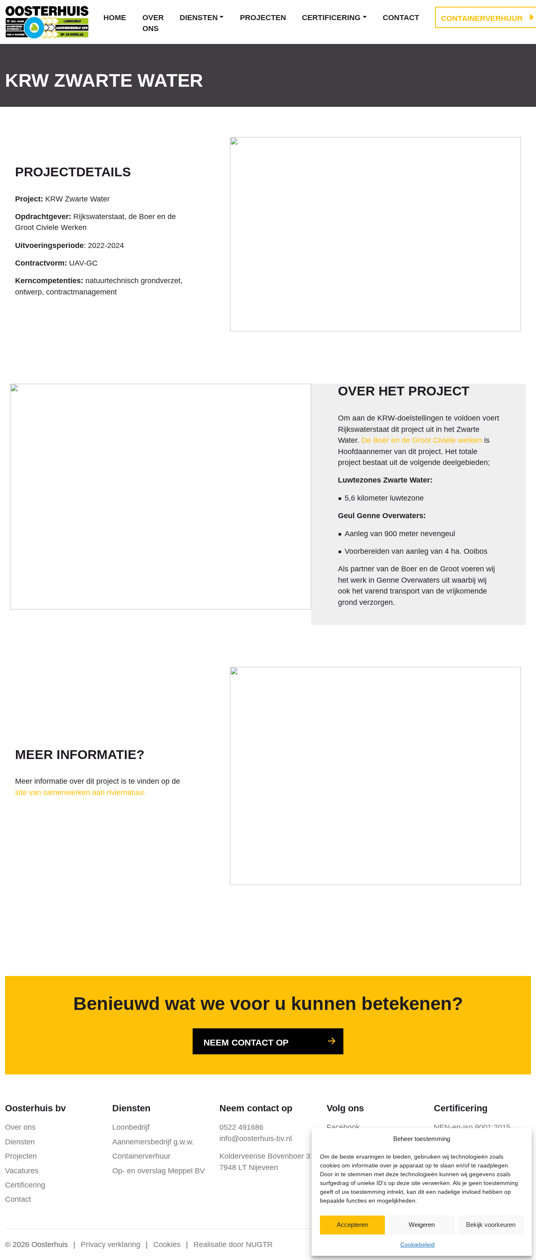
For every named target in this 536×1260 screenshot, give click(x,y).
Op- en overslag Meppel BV (158, 1171)
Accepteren (352, 1224)
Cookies (166, 1244)
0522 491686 (241, 1127)
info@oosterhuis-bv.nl (255, 1138)
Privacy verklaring (110, 1244)
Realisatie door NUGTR (233, 1244)
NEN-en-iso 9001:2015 (472, 1127)
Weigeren (422, 1224)
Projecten (263, 17)
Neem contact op (246, 1042)
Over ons (153, 23)
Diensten (199, 17)
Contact (401, 17)
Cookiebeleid (417, 1244)
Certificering (331, 17)
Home (114, 17)
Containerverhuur (141, 1156)
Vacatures (22, 1171)
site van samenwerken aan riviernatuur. (80, 792)
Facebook (343, 1127)
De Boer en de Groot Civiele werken (421, 440)
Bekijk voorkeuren (490, 1224)
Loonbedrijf (130, 1127)
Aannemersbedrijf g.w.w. (153, 1142)
